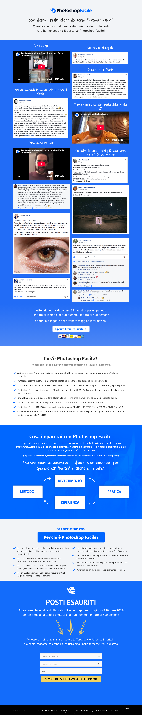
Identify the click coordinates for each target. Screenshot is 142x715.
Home (127, 709)
